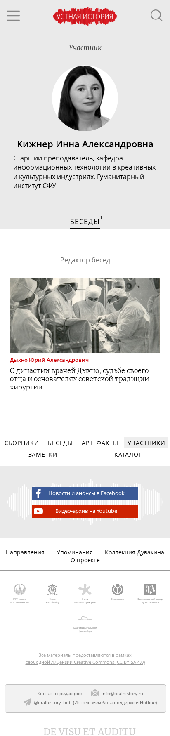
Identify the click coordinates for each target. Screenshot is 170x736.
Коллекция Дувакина (134, 552)
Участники (146, 443)
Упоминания (75, 552)
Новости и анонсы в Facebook (86, 493)
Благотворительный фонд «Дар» (85, 629)
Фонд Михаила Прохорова (85, 600)
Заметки (43, 454)
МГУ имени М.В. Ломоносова (19, 600)
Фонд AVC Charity (52, 600)
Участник (85, 47)
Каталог (128, 454)
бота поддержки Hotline (129, 702)
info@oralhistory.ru (122, 693)
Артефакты (100, 443)
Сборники (22, 443)
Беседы (60, 443)
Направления (25, 552)
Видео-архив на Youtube (86, 510)
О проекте (85, 560)
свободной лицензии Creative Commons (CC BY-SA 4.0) (85, 662)
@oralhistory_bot (52, 702)
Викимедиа (117, 599)
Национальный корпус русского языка (150, 600)
